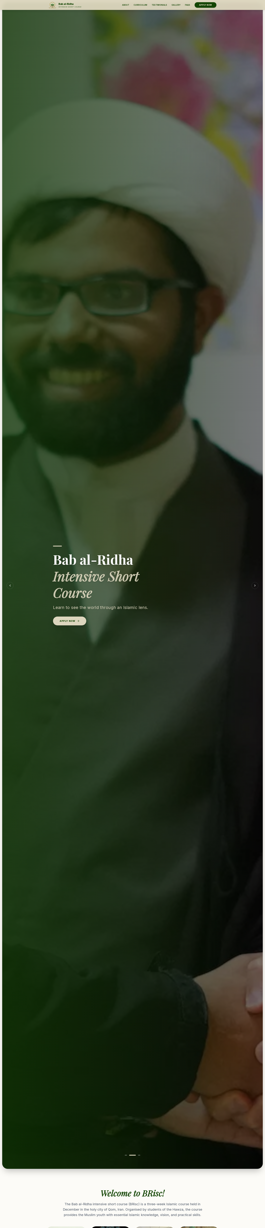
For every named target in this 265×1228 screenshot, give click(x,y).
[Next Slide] (254, 585)
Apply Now (205, 5)
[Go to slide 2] (132, 1155)
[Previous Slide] (10, 585)
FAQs (187, 5)
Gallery (176, 5)
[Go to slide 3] (139, 1155)
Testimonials (159, 5)
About (125, 5)
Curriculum (140, 5)
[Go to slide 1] (126, 1155)
